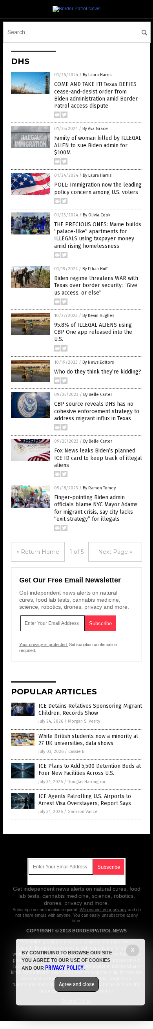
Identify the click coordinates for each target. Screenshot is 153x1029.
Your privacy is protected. (43, 644)
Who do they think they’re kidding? (97, 371)
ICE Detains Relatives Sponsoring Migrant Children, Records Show (90, 709)
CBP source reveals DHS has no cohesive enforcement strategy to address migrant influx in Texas (96, 411)
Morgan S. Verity (84, 721)
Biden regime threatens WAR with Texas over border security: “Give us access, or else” (96, 285)
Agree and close (77, 984)
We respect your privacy (103, 909)
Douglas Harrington (86, 781)
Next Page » (115, 551)
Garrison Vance (82, 811)
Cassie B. (77, 751)
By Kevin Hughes (98, 315)
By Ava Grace (95, 128)
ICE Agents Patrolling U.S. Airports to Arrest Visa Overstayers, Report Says (84, 800)
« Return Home (37, 551)
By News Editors (98, 362)
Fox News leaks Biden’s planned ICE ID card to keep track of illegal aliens (98, 457)
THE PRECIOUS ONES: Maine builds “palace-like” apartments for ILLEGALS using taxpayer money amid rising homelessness (97, 235)
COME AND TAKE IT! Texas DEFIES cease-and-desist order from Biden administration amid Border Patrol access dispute (96, 95)
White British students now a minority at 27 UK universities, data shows (88, 740)
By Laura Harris (97, 74)
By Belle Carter (97, 394)
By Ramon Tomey (99, 488)
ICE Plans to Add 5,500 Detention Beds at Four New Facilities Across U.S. (89, 769)
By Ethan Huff (94, 268)
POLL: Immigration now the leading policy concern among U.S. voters (98, 188)
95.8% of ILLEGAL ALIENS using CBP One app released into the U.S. (93, 332)
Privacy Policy (64, 968)
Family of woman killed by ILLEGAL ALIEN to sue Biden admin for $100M (97, 145)
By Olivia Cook (97, 215)
